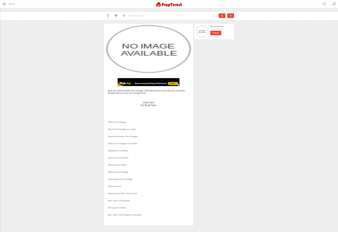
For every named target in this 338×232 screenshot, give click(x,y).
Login (333, 4)
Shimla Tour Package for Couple (122, 129)
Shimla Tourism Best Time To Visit (122, 193)
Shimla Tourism (114, 186)
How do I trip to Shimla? (118, 158)
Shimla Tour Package (117, 122)
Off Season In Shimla (117, 207)
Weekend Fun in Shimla (118, 150)
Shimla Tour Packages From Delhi (122, 143)
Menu (12, 3)
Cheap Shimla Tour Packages (120, 179)
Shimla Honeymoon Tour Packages (123, 136)
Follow (216, 33)
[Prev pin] (222, 15)
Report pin (213, 16)
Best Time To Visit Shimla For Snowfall (124, 215)
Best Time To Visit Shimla (119, 200)
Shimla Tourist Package (118, 172)
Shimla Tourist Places (117, 165)
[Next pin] (230, 15)
